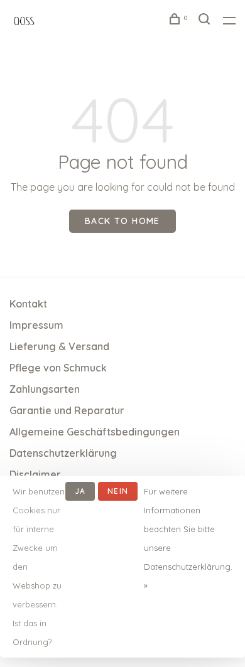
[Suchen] (206, 20)
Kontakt (28, 303)
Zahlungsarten (44, 389)
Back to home (122, 221)
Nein (117, 491)
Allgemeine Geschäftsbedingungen (94, 431)
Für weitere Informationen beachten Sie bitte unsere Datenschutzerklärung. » (188, 538)
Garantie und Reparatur (66, 410)
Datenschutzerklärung (63, 453)
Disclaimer (35, 474)
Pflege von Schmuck (58, 367)
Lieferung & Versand (59, 346)
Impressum (36, 325)
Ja (80, 491)
